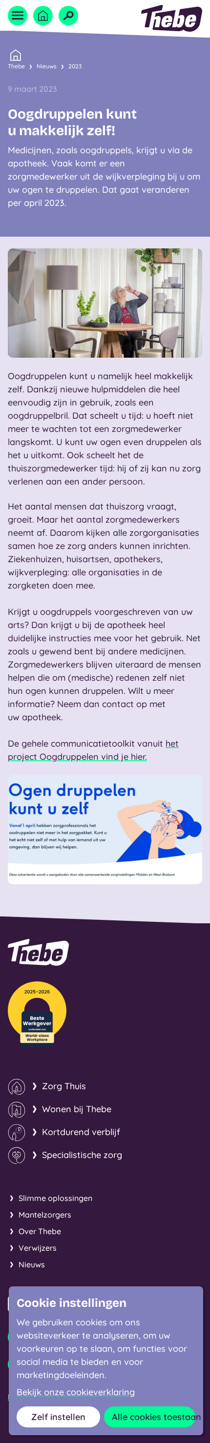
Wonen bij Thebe (76, 1109)
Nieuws (47, 66)
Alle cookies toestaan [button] (153, 1417)
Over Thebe (40, 1231)
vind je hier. (123, 756)
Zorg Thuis (64, 1086)
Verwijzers (38, 1248)
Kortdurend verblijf (81, 1132)
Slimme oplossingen (55, 1198)
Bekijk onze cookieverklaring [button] (76, 1392)
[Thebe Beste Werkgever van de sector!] (37, 1016)
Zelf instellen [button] (58, 1417)
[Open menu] (17, 15)
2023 (75, 66)
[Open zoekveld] (68, 15)
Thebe (16, 66)
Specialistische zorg (82, 1154)
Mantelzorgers (45, 1214)
